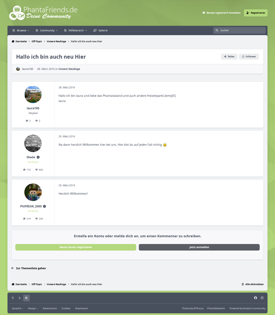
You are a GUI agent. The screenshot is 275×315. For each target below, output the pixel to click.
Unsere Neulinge (69, 69)
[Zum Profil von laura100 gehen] (18, 69)
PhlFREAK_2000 (31, 206)
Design (32, 308)
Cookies (66, 308)
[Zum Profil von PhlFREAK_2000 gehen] (33, 192)
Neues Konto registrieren (75, 247)
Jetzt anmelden (199, 247)
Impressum (81, 308)
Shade (31, 157)
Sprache (17, 308)
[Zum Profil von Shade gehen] (33, 143)
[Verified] (38, 157)
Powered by (247, 308)
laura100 (27, 69)
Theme (186, 308)
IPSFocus (198, 308)
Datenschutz (50, 308)
